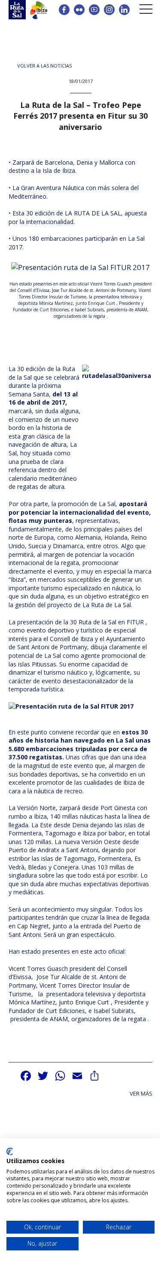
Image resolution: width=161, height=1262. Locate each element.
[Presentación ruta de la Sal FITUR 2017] (80, 271)
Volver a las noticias (44, 65)
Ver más (141, 1093)
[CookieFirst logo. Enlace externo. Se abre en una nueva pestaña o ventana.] (9, 1151)
